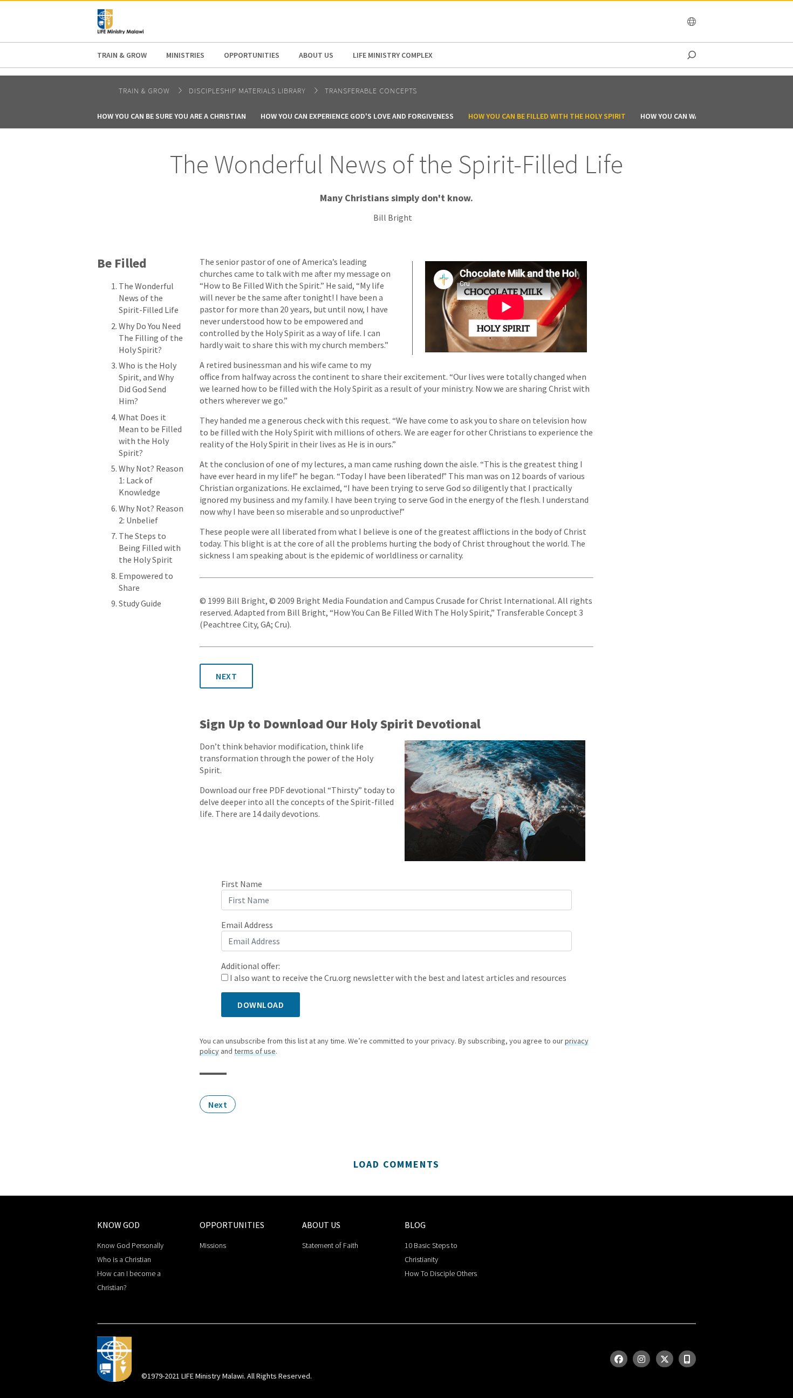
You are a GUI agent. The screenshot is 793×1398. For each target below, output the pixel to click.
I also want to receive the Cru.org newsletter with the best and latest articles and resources (397, 977)
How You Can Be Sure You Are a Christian (171, 116)
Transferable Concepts (371, 91)
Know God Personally (130, 1245)
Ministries (185, 55)
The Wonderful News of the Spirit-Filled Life (149, 298)
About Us (316, 55)
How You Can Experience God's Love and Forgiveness (357, 116)
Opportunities (251, 55)
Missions (213, 1245)
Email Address (247, 924)
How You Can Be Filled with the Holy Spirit (547, 116)
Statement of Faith (330, 1245)
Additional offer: (250, 965)
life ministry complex (393, 55)
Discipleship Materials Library (248, 91)
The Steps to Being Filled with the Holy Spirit (150, 547)
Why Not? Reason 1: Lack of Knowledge (151, 480)
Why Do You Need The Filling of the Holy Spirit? (151, 337)
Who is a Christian (124, 1259)
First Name (241, 883)
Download (260, 1004)
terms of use (255, 1051)
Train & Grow (122, 55)
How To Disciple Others (441, 1273)
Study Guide (140, 603)
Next (226, 676)
